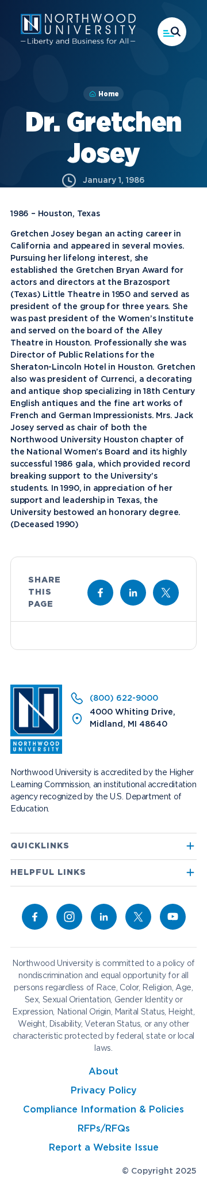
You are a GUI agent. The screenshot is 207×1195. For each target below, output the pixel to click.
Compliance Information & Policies (103, 1110)
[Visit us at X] (166, 593)
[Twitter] (138, 917)
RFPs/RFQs (104, 1129)
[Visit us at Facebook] (100, 593)
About (103, 1072)
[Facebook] (35, 917)
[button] (172, 31)
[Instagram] (69, 917)
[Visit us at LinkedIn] (133, 593)
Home (108, 94)
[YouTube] (173, 917)
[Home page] (78, 42)
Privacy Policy (104, 1091)
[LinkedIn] (104, 917)
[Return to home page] (36, 751)
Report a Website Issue (104, 1148)
